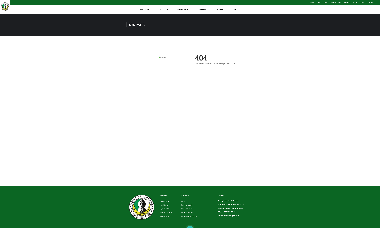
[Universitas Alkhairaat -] (5, 7)
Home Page (239, 64)
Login (371, 2)
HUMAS (363, 2)
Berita (183, 201)
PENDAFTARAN (143, 9)
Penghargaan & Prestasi (189, 216)
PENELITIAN (181, 9)
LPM (319, 2)
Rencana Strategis (187, 212)
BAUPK (355, 2)
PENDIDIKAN (163, 9)
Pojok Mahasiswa (187, 209)
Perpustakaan (164, 201)
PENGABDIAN (201, 9)
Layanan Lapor (164, 216)
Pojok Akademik (186, 205)
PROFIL (235, 9)
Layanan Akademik (166, 212)
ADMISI (312, 2)
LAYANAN (219, 9)
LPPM (325, 2)
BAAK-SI (347, 2)
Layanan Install (165, 209)
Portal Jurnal (164, 205)
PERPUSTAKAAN (336, 2)
